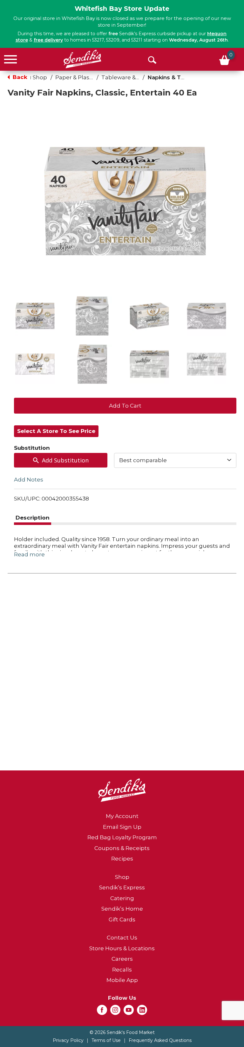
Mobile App (122, 980)
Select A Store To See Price (56, 431)
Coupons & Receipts (122, 848)
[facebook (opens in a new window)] (102, 1012)
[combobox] (175, 460)
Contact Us (122, 937)
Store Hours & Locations (122, 948)
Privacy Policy (68, 1040)
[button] (35, 316)
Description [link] (33, 517)
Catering (122, 898)
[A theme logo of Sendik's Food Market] (82, 59)
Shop (40, 77)
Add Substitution (65, 460)
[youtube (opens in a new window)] (129, 1012)
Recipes (122, 858)
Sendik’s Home (122, 909)
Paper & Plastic (75, 77)
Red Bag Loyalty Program (122, 837)
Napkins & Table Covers (180, 77)
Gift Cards (122, 919)
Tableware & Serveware (133, 77)
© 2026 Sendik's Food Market (122, 1032)
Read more (29, 554)
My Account (122, 816)
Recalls (122, 969)
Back (19, 77)
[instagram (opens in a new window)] (115, 1012)
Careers (122, 959)
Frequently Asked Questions (160, 1040)
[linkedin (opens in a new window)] (142, 1012)
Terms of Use (106, 1040)
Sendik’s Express (122, 887)
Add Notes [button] (28, 479)
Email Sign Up (122, 827)
